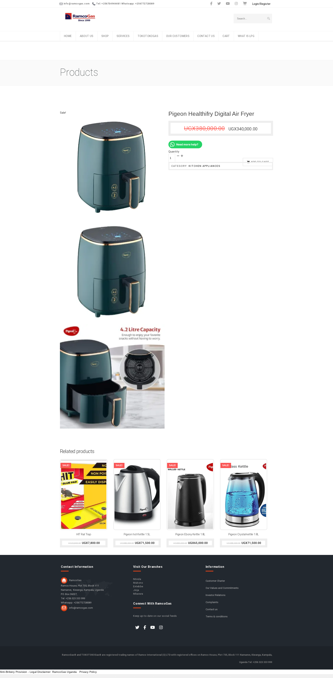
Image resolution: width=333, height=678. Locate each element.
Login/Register (261, 3)
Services (123, 36)
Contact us (206, 36)
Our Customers (177, 36)
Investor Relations (215, 595)
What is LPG (246, 36)
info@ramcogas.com (81, 607)
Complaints (212, 602)
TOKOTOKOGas (148, 36)
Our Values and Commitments (222, 588)
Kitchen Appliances (204, 165)
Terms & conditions (217, 616)
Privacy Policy (88, 671)
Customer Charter (215, 580)
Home (68, 36)
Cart (226, 36)
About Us (86, 36)
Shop (105, 36)
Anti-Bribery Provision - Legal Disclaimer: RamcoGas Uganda (38, 671)
